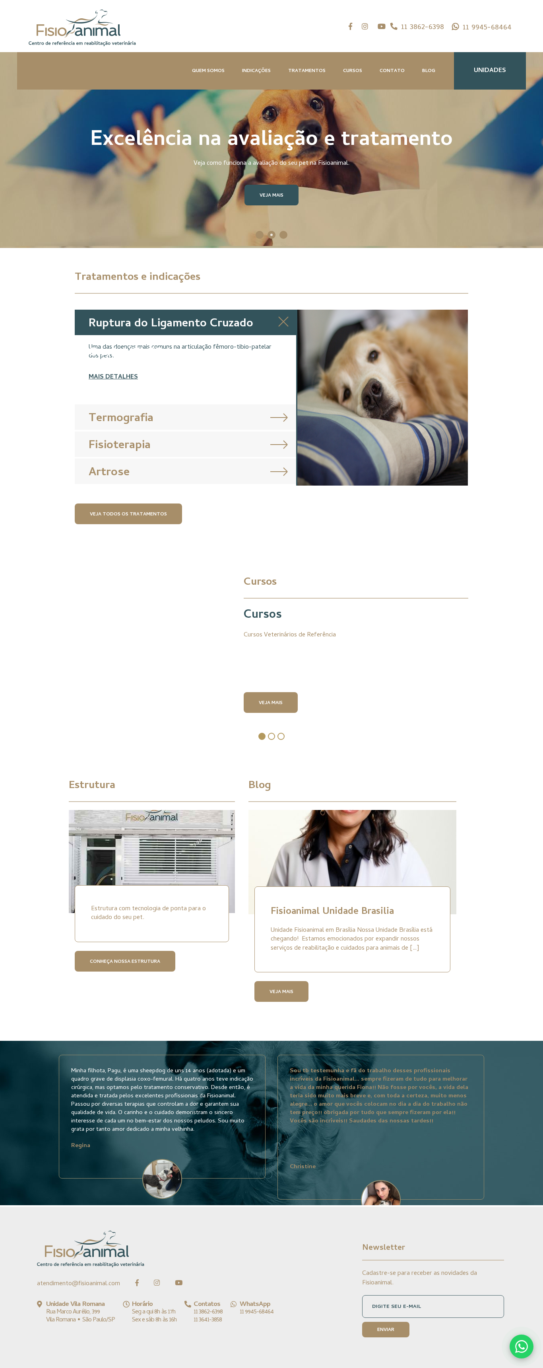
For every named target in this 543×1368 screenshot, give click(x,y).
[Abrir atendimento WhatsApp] (521, 1346)
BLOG (428, 71)
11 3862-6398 (422, 27)
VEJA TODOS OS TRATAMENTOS (128, 515)
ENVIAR (385, 1330)
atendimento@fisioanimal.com (78, 1284)
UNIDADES (490, 71)
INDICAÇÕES (256, 71)
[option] (271, 124)
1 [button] (260, 235)
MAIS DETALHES (113, 377)
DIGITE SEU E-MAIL (396, 1307)
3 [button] (283, 235)
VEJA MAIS (271, 196)
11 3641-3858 (208, 1320)
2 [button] (271, 235)
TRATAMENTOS (307, 71)
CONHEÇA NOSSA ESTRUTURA (125, 962)
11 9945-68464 (487, 28)
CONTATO (392, 71)
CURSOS (352, 71)
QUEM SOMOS (208, 71)
